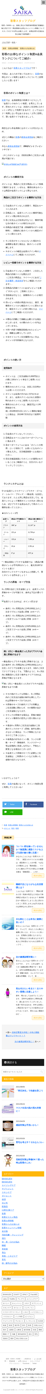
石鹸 (13, 1334)
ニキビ (25, 1312)
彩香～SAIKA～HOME (13, 1359)
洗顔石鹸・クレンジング (12, 1235)
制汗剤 (17, 1325)
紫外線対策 (22, 1334)
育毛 (4, 1260)
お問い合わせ (22, 1361)
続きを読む (38, 876)
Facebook (26, 1363)
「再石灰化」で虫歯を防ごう (29, 1090)
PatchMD (34, 1294)
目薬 (34, 1330)
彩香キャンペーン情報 (11, 1228)
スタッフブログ (35, 1361)
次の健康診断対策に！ (26, 957)
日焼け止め (38, 1325)
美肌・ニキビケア (10, 1256)
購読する (11, 1062)
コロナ (26, 1303)
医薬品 (5, 1206)
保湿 (4, 1199)
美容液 (5, 1249)
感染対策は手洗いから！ (27, 1125)
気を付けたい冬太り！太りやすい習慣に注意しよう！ (29, 990)
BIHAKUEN (7, 1179)
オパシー (6, 1303)
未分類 (5, 1231)
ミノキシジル (30, 1321)
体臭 (4, 1325)
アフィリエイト (14, 1363)
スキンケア (7, 1192)
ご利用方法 (27, 1359)
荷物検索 (12, 1361)
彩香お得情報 (13, 825)
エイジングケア (9, 1185)
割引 (13, 828)
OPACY (25, 1294)
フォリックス (8, 1321)
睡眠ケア (6, 1334)
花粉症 (5, 1338)
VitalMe (12, 1299)
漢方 (4, 1238)
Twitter (34, 1363)
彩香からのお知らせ (26, 825)
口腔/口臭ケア (8, 1210)
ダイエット (7, 1196)
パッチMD (18, 1316)
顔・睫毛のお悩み (10, 1263)
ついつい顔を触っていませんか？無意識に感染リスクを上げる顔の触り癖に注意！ (29, 849)
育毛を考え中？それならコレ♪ (30, 1142)
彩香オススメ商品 (10, 1217)
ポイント (7, 828)
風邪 (12, 1338)
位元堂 (40, 1321)
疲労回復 (27, 1330)
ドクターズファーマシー (11, 1312)
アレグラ (21, 1299)
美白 (4, 1253)
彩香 (37, 74)
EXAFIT (17, 1294)
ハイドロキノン (36, 1312)
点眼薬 (11, 1330)
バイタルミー (8, 1316)
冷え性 (5, 1203)
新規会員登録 (27, 137)
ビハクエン (29, 1316)
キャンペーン (17, 1303)
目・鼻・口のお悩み (11, 1242)
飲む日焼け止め (21, 1338)
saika (5, 1299)
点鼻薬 (18, 1330)
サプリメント (8, 1189)
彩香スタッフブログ (23, 20)
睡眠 (4, 1245)
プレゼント (19, 1321)
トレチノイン (29, 1308)
